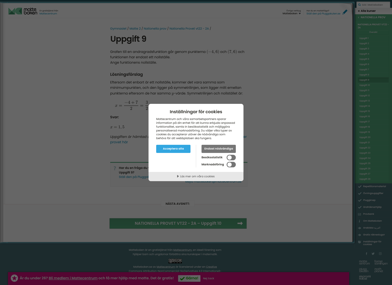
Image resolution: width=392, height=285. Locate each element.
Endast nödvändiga (218, 148)
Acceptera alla (173, 148)
